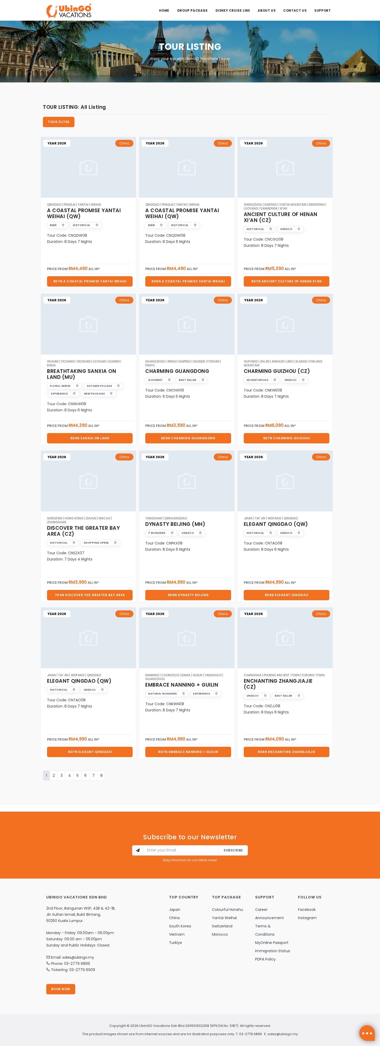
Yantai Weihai (224, 917)
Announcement (269, 917)
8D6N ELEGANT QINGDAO (286, 595)
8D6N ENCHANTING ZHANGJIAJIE (286, 752)
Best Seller (187, 380)
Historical (81, 225)
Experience (59, 394)
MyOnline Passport (271, 942)
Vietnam (177, 934)
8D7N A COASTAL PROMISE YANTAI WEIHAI (90, 281)
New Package (94, 394)
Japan (174, 909)
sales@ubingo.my (283, 1034)
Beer (53, 225)
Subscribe (233, 850)
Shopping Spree (96, 543)
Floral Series (60, 386)
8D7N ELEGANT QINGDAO (90, 752)
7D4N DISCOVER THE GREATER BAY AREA (90, 595)
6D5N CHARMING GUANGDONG (188, 438)
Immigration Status (272, 950)
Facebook (307, 909)
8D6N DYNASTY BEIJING (188, 595)
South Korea (180, 926)
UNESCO (286, 229)
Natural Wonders (162, 694)
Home (164, 10)
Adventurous (258, 380)
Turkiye (175, 942)
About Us (267, 10)
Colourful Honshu (227, 909)
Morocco (220, 934)
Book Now (60, 989)
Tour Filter (59, 122)
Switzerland (222, 926)
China (124, 143)
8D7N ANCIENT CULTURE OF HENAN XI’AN (286, 281)
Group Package (192, 10)
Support (322, 10)
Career (261, 909)
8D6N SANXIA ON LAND (90, 438)
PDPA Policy (265, 959)
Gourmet (155, 380)
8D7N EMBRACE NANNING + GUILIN (188, 752)
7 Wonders (157, 533)
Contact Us (295, 10)
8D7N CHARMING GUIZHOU (286, 438)
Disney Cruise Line (233, 10)
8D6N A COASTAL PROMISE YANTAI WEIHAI (188, 281)
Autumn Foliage (99, 386)
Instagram (307, 917)
